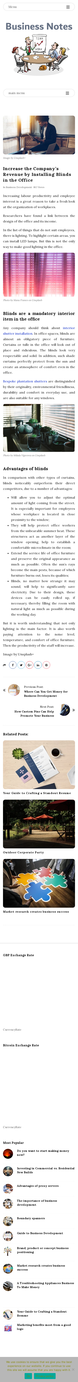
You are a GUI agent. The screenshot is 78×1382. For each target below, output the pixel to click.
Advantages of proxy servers (38, 1186)
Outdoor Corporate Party (23, 852)
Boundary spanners (31, 1218)
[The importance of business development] (8, 1204)
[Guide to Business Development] (8, 1236)
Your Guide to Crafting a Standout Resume (37, 793)
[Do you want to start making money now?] (8, 1154)
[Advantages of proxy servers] (8, 1189)
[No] (73, 1369)
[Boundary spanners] (8, 1221)
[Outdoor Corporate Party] (39, 824)
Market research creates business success (36, 911)
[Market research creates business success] (39, 883)
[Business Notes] (39, 50)
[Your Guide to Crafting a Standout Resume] (39, 764)
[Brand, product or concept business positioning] (8, 1251)
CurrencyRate (12, 1029)
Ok (28, 1376)
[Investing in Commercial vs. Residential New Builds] (8, 1171)
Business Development (19, 187)
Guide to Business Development (40, 1233)
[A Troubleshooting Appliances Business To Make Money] (8, 1286)
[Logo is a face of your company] (8, 1328)
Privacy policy (45, 1376)
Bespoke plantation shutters (25, 381)
